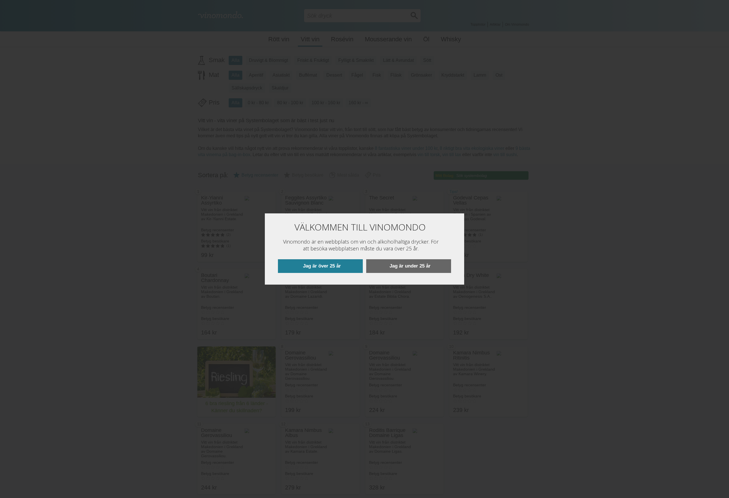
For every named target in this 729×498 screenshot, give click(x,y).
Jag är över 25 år (322, 266)
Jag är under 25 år (410, 266)
